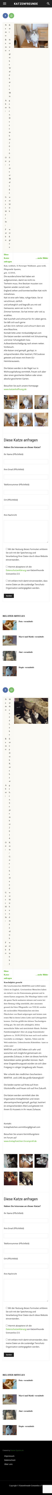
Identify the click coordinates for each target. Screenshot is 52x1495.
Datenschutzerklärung (16, 570)
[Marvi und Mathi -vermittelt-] (10, 641)
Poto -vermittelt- (26, 621)
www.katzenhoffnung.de (15, 389)
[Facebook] (5, 15)
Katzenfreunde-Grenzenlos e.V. (31, 1486)
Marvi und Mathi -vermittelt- (31, 637)
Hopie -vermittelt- (26, 667)
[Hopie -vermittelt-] (10, 671)
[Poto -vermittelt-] (10, 625)
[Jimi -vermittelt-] (10, 656)
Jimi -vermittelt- (26, 652)
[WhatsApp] (11, 15)
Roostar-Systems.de (17, 1450)
